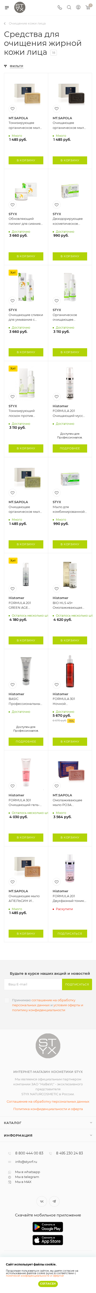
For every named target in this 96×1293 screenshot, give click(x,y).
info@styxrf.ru (26, 1162)
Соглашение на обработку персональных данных (48, 1101)
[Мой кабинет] (78, 7)
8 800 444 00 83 (29, 1153)
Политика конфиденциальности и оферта (48, 1109)
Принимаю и (47, 1005)
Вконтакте (41, 1201)
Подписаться (77, 984)
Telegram (54, 1201)
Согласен (48, 1283)
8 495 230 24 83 (69, 1153)
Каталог (13, 1123)
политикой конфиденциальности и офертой (35, 1275)
